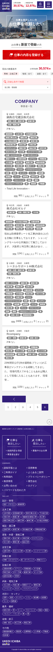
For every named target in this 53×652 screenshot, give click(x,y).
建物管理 (9, 134)
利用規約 (8, 476)
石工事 (21, 152)
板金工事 (32, 148)
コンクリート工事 (34, 152)
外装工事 (32, 145)
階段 (36, 180)
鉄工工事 (43, 354)
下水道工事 (44, 513)
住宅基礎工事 (31, 134)
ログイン (32, 485)
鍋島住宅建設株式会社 (21, 117)
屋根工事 (22, 148)
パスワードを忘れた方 (15, 490)
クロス (20, 169)
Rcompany (13, 334)
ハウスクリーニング (33, 169)
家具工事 (35, 176)
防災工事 (19, 162)
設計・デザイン (11, 283)
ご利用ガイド (10, 472)
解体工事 (34, 137)
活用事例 (32, 468)
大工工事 (9, 166)
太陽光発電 (22, 159)
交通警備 (27, 631)
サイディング (11, 148)
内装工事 (19, 166)
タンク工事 (42, 351)
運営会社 (32, 481)
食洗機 (40, 173)
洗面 (14, 173)
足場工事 (24, 141)
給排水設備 (40, 162)
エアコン (32, 159)
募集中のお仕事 (40, 451)
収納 (29, 180)
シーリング (10, 169)
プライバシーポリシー (39, 476)
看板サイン (10, 159)
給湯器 (8, 176)
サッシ (8, 180)
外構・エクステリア (13, 155)
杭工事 (42, 517)
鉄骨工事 (34, 141)
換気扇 (25, 176)
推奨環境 (8, 481)
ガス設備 (9, 162)
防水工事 (22, 145)
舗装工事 (23, 137)
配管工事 (29, 162)
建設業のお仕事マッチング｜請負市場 (12, 429)
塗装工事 (19, 286)
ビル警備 (37, 631)
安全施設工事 (27, 529)
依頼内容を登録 (14, 451)
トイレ (32, 173)
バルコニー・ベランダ (14, 184)
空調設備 (43, 159)
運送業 (33, 184)
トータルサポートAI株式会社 (25, 266)
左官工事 (43, 148)
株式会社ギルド (16, 208)
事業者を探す (13, 454)
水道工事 (24, 347)
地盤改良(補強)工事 (30, 517)
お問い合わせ (10, 485)
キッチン (23, 173)
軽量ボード (30, 166)
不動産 (42, 184)
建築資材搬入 (28, 315)
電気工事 (41, 166)
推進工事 (16, 517)
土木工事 (19, 134)
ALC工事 (6, 542)
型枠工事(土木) (31, 513)
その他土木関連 (11, 141)
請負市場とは (10, 468)
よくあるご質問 (35, 472)
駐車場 (5, 635)
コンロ (16, 176)
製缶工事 (9, 358)
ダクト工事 (40, 294)
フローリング (19, 180)
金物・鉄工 (15, 315)
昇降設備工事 (11, 145)
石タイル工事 (11, 152)
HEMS (17, 576)
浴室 (7, 173)
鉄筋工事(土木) (11, 137)
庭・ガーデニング (30, 155)
